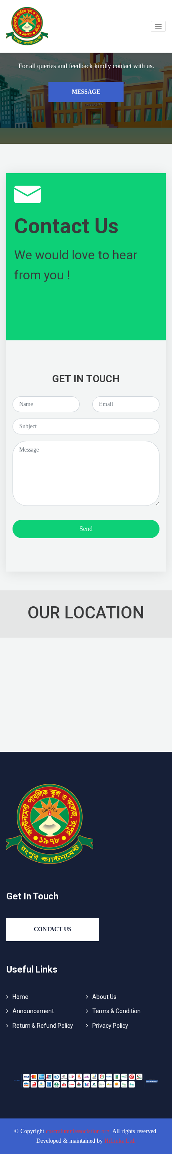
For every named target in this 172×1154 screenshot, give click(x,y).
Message (86, 92)
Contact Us (52, 929)
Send (86, 528)
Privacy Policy (110, 1025)
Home (20, 996)
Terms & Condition (116, 1011)
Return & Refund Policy (43, 1025)
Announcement (33, 1011)
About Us (104, 996)
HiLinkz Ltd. (120, 1141)
